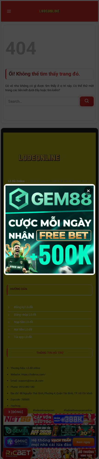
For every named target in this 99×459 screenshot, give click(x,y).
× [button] (88, 190)
